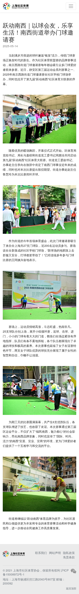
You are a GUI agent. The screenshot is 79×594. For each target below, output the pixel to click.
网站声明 (55, 553)
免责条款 (69, 557)
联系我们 (41, 553)
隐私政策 (69, 553)
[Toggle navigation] (71, 6)
